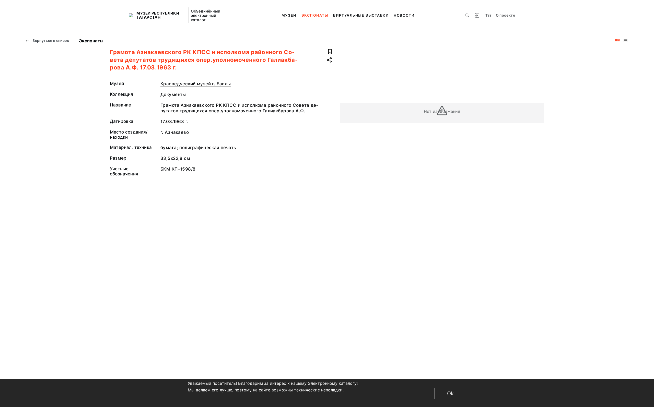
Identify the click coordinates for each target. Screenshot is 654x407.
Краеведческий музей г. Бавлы (195, 83)
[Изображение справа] (617, 40)
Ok (450, 393)
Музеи (289, 15)
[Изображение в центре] (625, 40)
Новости (404, 15)
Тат (488, 15)
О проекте (505, 15)
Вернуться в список (50, 40)
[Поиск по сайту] (467, 15)
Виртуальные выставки (361, 15)
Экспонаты (314, 15)
